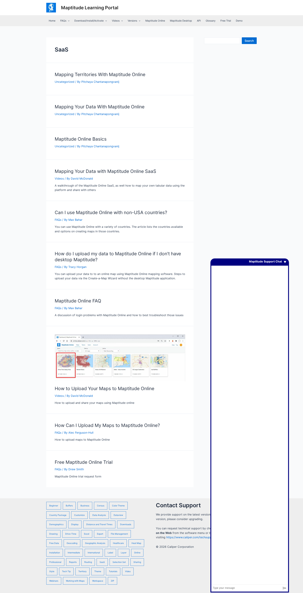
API (199, 20)
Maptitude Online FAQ (78, 301)
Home (52, 20)
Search (249, 40)
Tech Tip (66, 571)
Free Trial (225, 20)
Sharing (137, 562)
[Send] (284, 588)
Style (51, 571)
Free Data (54, 543)
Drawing (53, 534)
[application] (67, 20)
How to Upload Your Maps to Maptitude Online (104, 388)
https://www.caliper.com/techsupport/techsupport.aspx (203, 537)
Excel (86, 534)
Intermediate (74, 552)
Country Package (57, 515)
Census (100, 505)
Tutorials (113, 571)
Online (137, 552)
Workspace (97, 580)
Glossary (211, 20)
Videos (116, 20)
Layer (123, 552)
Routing (88, 562)
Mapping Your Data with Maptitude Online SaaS (105, 171)
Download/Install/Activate (89, 20)
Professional (55, 562)
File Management (119, 534)
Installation (54, 552)
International (94, 552)
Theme (97, 571)
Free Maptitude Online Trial (84, 462)
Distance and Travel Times (99, 524)
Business (84, 505)
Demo (239, 20)
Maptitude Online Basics (81, 139)
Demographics (56, 524)
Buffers (69, 505)
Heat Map (136, 543)
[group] (249, 421)
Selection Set (119, 562)
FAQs (63, 20)
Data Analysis (99, 515)
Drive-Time (70, 534)
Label (110, 552)
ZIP (112, 580)
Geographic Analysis (95, 543)
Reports (73, 562)
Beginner (53, 505)
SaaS (102, 562)
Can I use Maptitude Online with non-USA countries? (111, 212)
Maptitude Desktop (181, 20)
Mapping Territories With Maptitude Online (100, 74)
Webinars (53, 580)
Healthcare (118, 543)
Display (75, 524)
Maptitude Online (155, 20)
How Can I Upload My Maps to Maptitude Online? (107, 425)
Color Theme (118, 505)
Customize (79, 515)
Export (100, 534)
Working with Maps (75, 580)
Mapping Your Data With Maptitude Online (99, 106)
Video (128, 571)
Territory (82, 571)
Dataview (118, 515)
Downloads (125, 524)
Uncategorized (64, 81)
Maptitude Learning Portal (89, 7)
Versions (132, 20)
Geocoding (72, 543)
